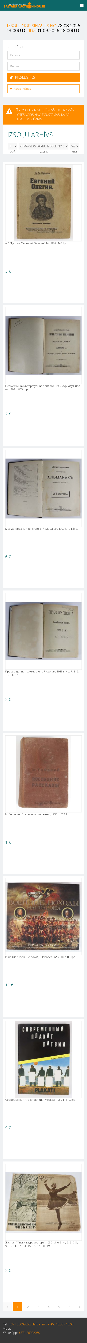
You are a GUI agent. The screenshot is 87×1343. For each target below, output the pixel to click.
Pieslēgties (25, 77)
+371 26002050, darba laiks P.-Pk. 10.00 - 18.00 (41, 1324)
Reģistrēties (22, 88)
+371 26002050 (29, 1333)
